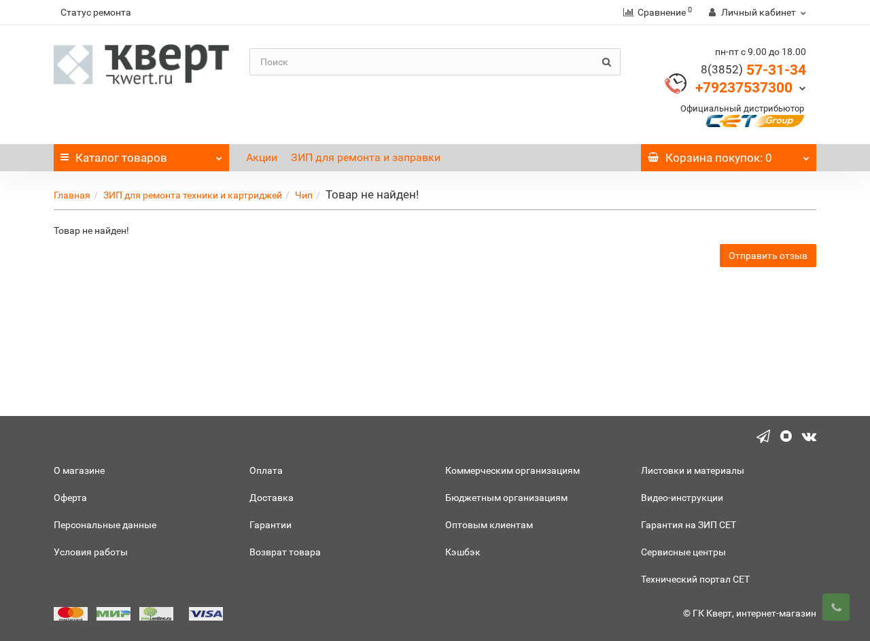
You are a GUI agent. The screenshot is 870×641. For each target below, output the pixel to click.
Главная (72, 195)
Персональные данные (105, 524)
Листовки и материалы (692, 470)
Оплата (266, 470)
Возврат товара (285, 552)
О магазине (79, 470)
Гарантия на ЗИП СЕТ (688, 524)
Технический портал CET (695, 579)
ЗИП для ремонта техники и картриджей (192, 195)
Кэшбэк (463, 552)
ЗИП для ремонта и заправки (365, 157)
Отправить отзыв (768, 255)
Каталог (121, 157)
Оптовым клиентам (489, 524)
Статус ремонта (95, 12)
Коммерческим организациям (512, 470)
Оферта (70, 497)
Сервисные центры (683, 552)
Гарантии (270, 524)
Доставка (271, 497)
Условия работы (91, 552)
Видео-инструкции (682, 497)
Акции (261, 157)
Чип (304, 195)
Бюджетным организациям (506, 497)
